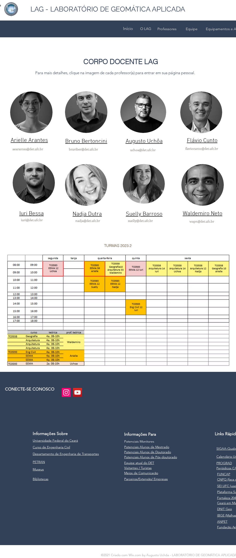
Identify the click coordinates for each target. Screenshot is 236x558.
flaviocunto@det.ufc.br (201, 148)
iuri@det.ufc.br (32, 220)
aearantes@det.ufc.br (27, 149)
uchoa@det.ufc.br (143, 150)
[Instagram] (66, 392)
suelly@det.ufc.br (140, 220)
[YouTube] (77, 392)
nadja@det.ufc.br (87, 220)
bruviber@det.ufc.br (83, 149)
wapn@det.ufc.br (201, 221)
